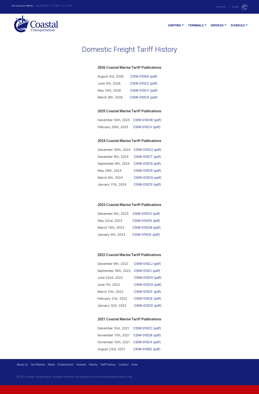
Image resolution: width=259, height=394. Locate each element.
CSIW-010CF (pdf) (147, 291)
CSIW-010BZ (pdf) (147, 349)
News (51, 364)
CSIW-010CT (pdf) (147, 156)
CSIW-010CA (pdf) (147, 342)
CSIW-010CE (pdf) (147, 298)
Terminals (196, 25)
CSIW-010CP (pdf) (147, 184)
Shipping (174, 25)
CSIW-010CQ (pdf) (148, 177)
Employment (65, 364)
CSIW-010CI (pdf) (147, 271)
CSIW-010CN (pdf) (146, 220)
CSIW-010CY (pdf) (144, 90)
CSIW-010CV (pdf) (147, 127)
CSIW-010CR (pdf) (147, 170)
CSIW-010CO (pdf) (146, 213)
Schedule (238, 25)
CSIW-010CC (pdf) (147, 328)
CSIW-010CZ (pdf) (144, 83)
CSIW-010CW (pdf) (147, 120)
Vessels (81, 364)
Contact (235, 7)
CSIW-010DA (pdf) (144, 76)
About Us (22, 364)
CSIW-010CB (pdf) (147, 335)
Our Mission (38, 364)
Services (217, 25)
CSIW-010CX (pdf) (144, 97)
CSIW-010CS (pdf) (147, 163)
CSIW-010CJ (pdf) (147, 264)
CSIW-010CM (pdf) (146, 227)
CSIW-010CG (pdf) (148, 284)
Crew (134, 364)
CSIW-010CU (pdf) (147, 149)
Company (220, 7)
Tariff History (108, 364)
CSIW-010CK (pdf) (146, 234)
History (93, 364)
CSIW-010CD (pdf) (148, 305)
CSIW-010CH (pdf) (148, 277)
